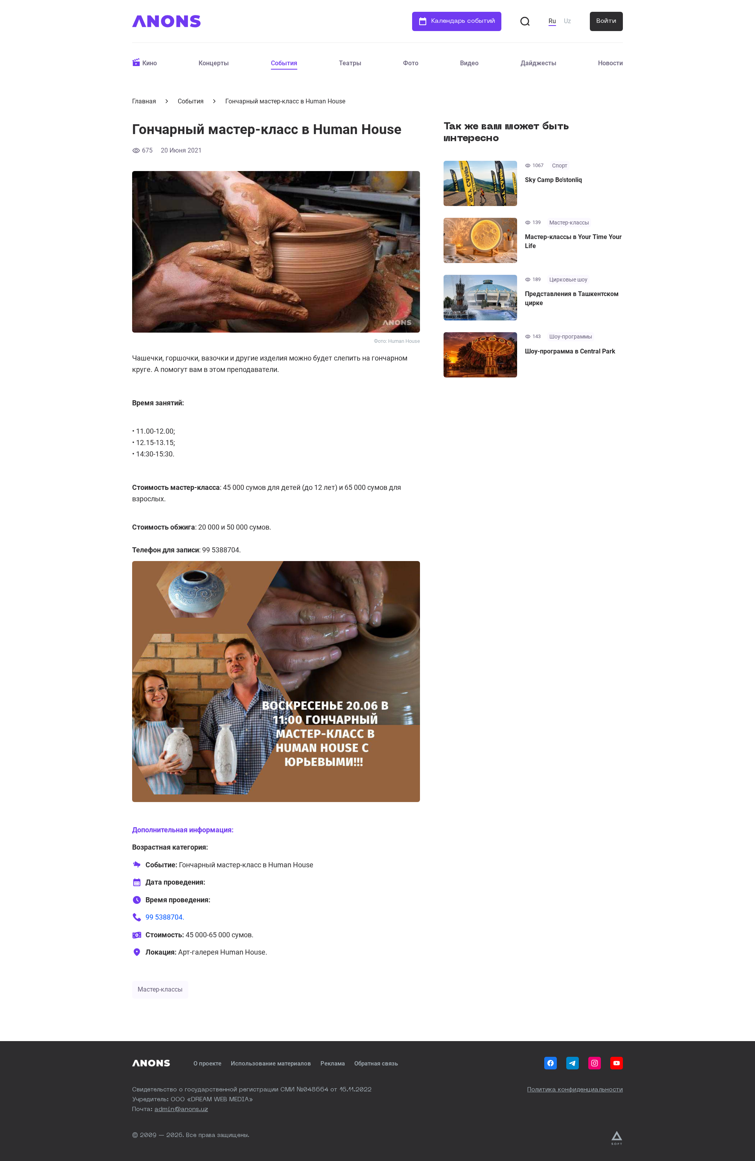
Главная (144, 101)
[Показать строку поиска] (525, 21)
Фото (410, 63)
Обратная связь (376, 1063)
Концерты (214, 63)
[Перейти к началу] (166, 21)
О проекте (207, 1063)
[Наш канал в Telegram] (572, 1063)
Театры (350, 63)
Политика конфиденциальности (575, 1090)
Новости (610, 63)
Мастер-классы (160, 989)
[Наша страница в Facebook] (550, 1063)
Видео (469, 63)
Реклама (332, 1063)
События (284, 63)
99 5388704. (164, 917)
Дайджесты (538, 63)
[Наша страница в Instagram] (594, 1063)
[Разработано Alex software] (617, 1138)
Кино (149, 63)
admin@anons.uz (181, 1110)
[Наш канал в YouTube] (616, 1063)
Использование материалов (271, 1063)
